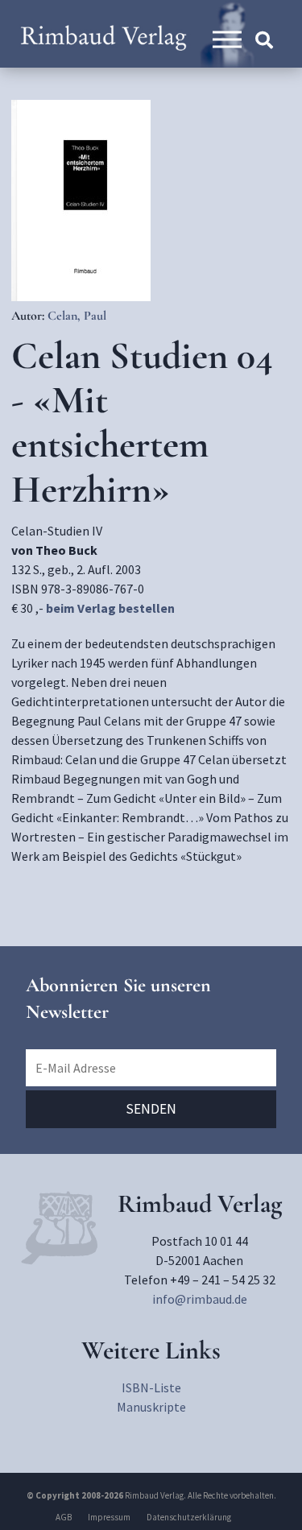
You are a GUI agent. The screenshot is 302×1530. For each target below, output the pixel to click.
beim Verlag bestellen (110, 608)
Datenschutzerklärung (189, 1517)
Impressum (109, 1517)
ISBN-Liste (151, 1387)
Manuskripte (151, 1407)
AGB (64, 1517)
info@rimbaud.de (199, 1299)
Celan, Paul (77, 316)
